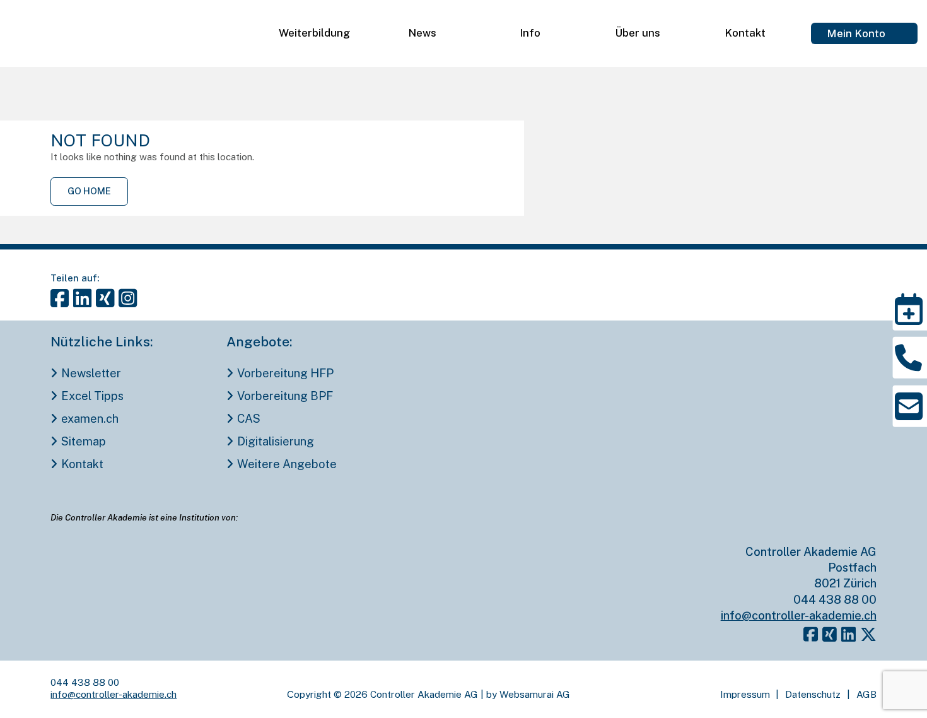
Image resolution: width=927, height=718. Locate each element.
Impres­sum (745, 694)
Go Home (89, 190)
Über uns (637, 32)
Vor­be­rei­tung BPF (284, 396)
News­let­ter (90, 373)
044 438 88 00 (835, 599)
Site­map (83, 441)
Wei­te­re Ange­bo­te (286, 464)
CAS (248, 418)
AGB (866, 694)
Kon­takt (745, 32)
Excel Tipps (92, 396)
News (422, 32)
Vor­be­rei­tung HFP (285, 373)
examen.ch (89, 418)
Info (530, 32)
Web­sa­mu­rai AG (534, 694)
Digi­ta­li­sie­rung (275, 441)
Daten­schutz (813, 694)
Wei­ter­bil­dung (314, 32)
